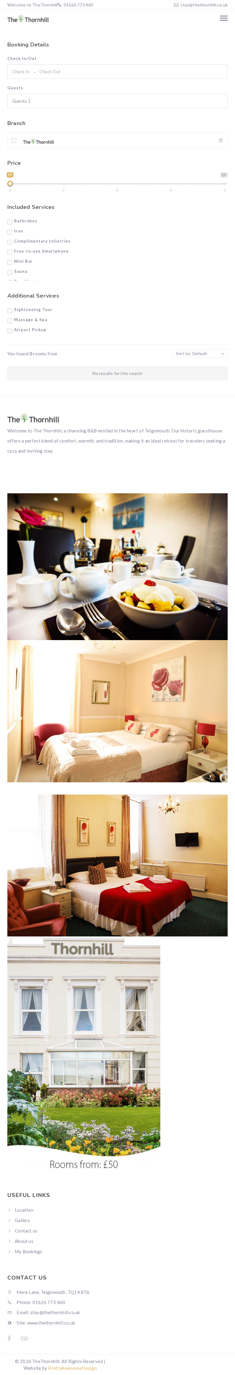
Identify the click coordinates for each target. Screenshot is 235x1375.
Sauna (20, 271)
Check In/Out (22, 58)
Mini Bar (23, 261)
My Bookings (28, 1251)
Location (24, 1210)
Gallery (22, 1220)
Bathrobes (25, 220)
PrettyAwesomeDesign (72, 1368)
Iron (18, 230)
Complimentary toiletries (42, 241)
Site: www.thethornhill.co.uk (45, 1322)
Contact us (26, 1230)
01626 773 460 (78, 4)
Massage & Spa (30, 319)
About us (24, 1241)
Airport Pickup (30, 329)
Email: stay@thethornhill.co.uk (48, 1312)
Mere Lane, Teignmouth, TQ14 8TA (52, 1292)
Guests (15, 87)
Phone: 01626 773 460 (40, 1302)
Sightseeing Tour (33, 309)
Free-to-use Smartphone (41, 251)
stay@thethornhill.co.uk (204, 4)
